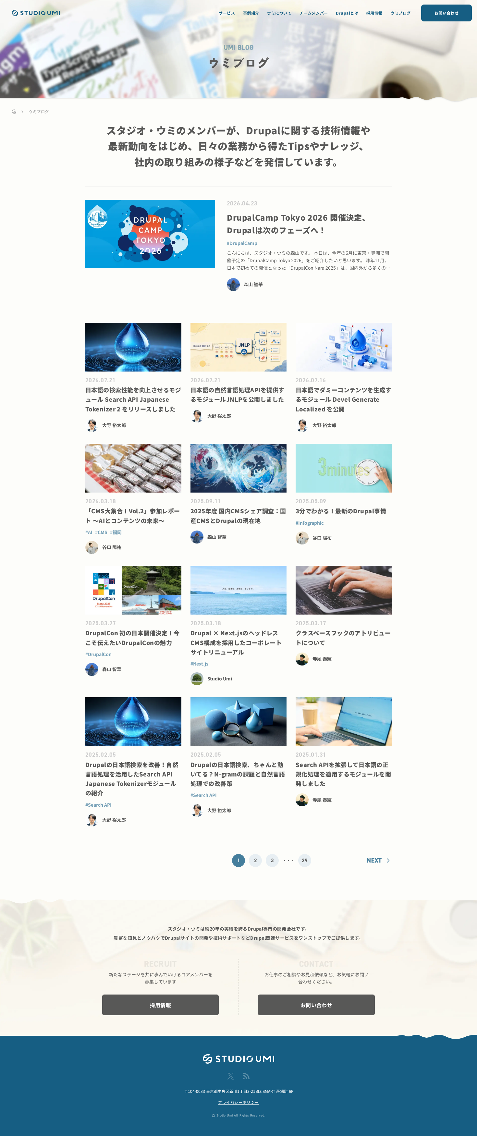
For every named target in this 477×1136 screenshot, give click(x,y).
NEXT (374, 860)
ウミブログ (400, 13)
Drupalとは (347, 13)
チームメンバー (314, 13)
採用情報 (374, 13)
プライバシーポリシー (238, 1102)
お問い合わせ (446, 13)
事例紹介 (251, 13)
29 (305, 860)
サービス (227, 13)
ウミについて (279, 13)
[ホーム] (14, 112)
